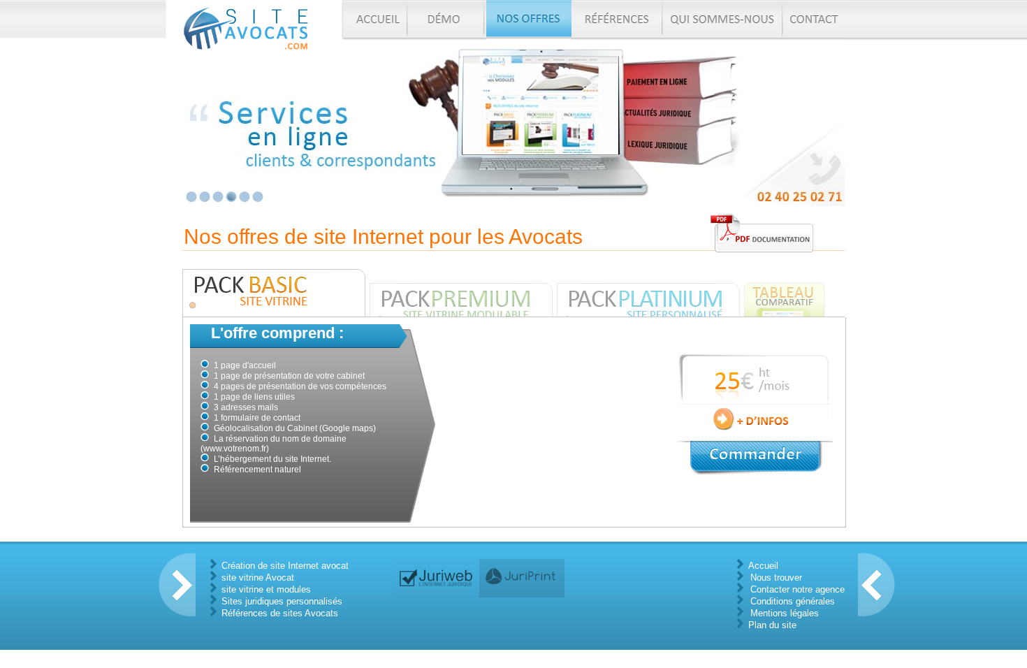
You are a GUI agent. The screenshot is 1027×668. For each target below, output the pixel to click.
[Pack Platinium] (650, 292)
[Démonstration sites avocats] (447, 20)
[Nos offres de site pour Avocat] (528, 20)
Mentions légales (784, 613)
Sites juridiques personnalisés (281, 601)
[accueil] (375, 20)
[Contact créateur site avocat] (814, 20)
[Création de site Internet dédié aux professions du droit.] (436, 578)
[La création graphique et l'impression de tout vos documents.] (522, 578)
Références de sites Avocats (279, 613)
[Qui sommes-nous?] (724, 20)
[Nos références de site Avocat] (617, 20)
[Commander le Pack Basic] (754, 456)
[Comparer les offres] (785, 292)
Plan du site (772, 625)
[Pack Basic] (276, 292)
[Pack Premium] (463, 292)
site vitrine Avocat (257, 577)
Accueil (763, 565)
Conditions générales (792, 601)
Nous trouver (776, 577)
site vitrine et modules (266, 589)
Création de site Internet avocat (285, 565)
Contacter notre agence (797, 589)
